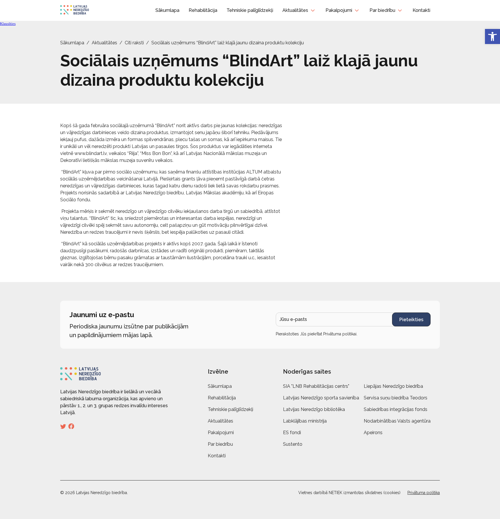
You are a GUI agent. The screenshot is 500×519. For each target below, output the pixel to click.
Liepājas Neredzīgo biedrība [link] (393, 386)
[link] (492, 36)
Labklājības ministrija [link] (305, 421)
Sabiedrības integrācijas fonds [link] (395, 409)
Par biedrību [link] (382, 10)
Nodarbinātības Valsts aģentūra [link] (397, 421)
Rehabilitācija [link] (203, 10)
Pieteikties (411, 319)
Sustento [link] (292, 444)
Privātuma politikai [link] (339, 334)
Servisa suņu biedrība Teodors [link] (395, 398)
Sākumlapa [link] (167, 10)
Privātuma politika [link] (423, 492)
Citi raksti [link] (134, 42)
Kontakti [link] (421, 10)
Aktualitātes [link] (295, 10)
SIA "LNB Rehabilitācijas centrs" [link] (316, 386)
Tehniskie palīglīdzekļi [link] (250, 10)
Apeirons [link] (373, 432)
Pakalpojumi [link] (339, 10)
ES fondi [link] (292, 432)
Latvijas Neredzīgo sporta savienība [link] (321, 398)
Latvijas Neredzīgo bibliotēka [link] (314, 409)
